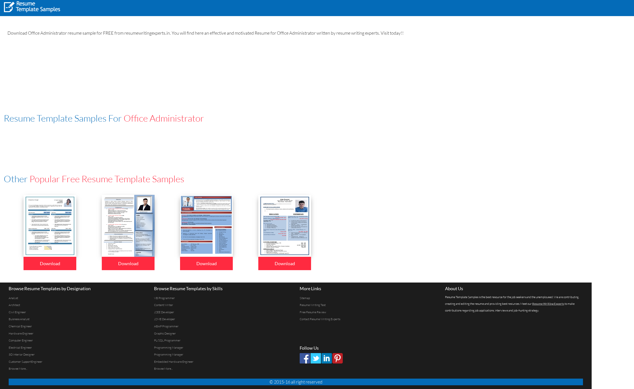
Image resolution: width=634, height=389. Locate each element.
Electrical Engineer (20, 347)
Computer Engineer (21, 340)
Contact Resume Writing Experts (320, 319)
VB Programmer (164, 298)
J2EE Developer (164, 312)
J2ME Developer (164, 319)
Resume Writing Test (313, 305)
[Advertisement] (569, 7)
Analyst (13, 298)
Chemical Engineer (20, 326)
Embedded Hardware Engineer (173, 361)
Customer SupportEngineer (25, 361)
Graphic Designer (165, 333)
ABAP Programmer (166, 326)
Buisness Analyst (19, 319)
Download (50, 263)
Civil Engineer (17, 312)
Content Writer (163, 305)
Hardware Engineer (21, 333)
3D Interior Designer (22, 354)
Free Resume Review (313, 312)
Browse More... (18, 368)
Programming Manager (168, 347)
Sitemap (305, 298)
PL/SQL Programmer (167, 340)
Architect (14, 305)
